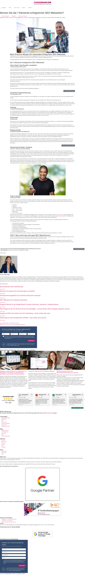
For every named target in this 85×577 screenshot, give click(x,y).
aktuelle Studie (58, 214)
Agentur (23, 7)
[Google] (4, 529)
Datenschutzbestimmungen (15, 345)
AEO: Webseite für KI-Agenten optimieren (13, 300)
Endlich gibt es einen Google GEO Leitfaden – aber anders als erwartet (23, 318)
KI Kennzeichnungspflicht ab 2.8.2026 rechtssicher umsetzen (20, 295)
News (10, 7)
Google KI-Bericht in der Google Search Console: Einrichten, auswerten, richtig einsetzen (29, 304)
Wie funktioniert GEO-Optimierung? (11, 286)
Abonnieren (31, 340)
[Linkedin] (1, 529)
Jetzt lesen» (2, 289)
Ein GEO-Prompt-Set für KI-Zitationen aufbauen (41, 371)
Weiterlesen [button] (21, 404)
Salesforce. (32, 77)
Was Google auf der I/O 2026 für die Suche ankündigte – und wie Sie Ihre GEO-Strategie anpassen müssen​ (35, 309)
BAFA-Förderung (48, 413)
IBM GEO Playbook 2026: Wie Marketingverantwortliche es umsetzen (67, 372)
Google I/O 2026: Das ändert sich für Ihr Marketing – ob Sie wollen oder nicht (25, 313)
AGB (8, 345)
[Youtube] (7, 529)
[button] (84, 400)
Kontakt (30, 7)
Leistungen (3, 7)
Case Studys (17, 7)
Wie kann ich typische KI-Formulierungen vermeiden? (17, 291)
